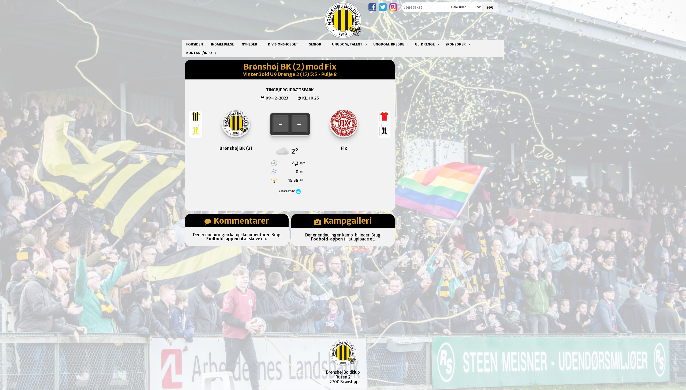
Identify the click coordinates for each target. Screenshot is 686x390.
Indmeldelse (222, 44)
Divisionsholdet (283, 44)
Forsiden (194, 44)
